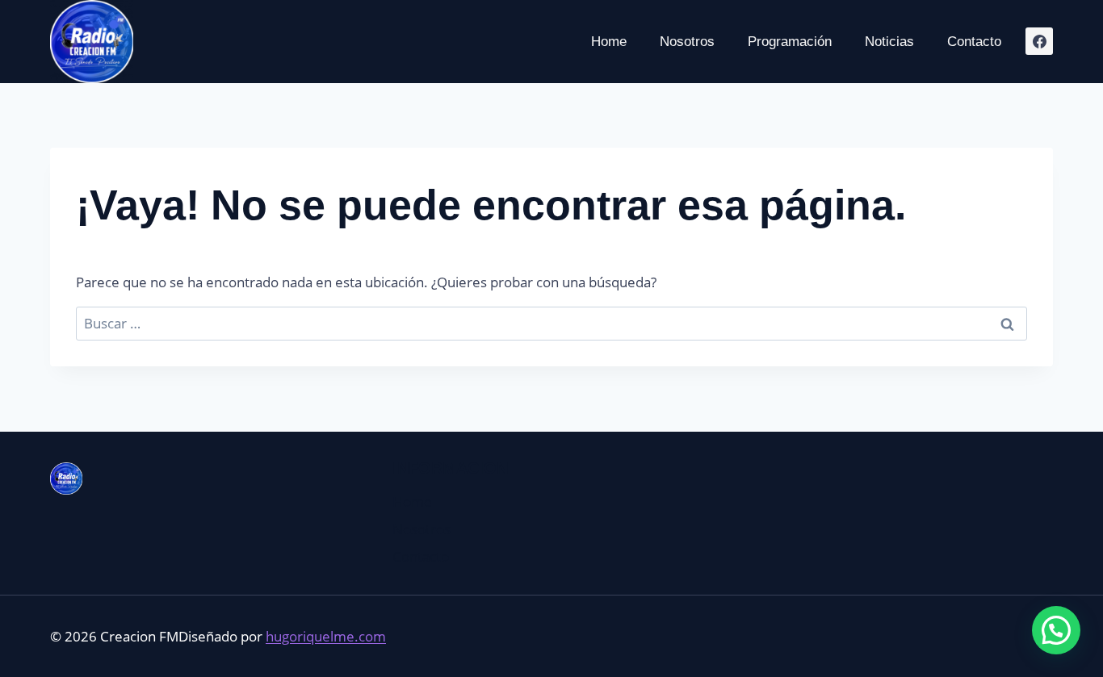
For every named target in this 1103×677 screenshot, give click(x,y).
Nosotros (687, 41)
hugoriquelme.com (326, 636)
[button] (1056, 630)
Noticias (889, 41)
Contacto (974, 41)
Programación (790, 41)
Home (609, 41)
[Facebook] (1039, 41)
